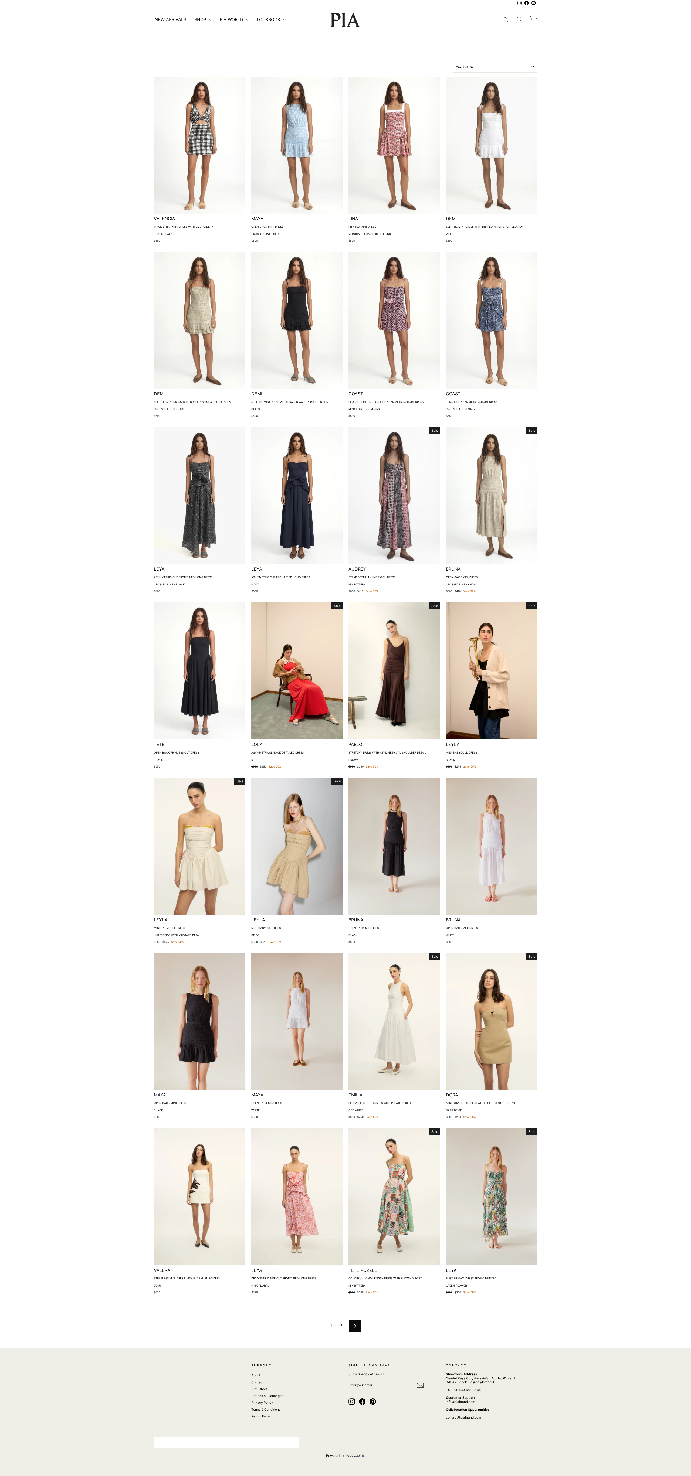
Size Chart (259, 1389)
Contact (257, 1382)
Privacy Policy (262, 1402)
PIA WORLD (232, 19)
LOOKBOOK (269, 19)
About (255, 1375)
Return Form (260, 1416)
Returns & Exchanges (267, 1396)
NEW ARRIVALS (170, 19)
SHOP (201, 19)
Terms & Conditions (265, 1409)
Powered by (335, 1456)
